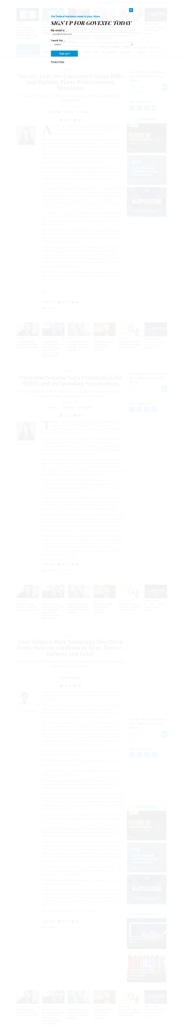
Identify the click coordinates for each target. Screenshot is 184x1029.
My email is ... (59, 30)
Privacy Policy (57, 62)
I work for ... (58, 40)
